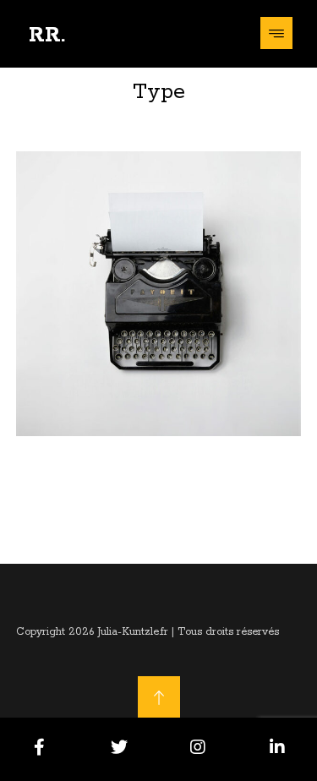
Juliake (106, 431)
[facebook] (39, 747)
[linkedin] (277, 747)
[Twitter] (119, 747)
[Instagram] (198, 747)
